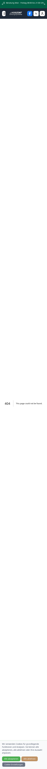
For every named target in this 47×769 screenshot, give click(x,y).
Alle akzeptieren (11, 759)
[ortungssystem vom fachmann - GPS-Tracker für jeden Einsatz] (16, 14)
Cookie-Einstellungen (13, 764)
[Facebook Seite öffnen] (29, 13)
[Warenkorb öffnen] (36, 13)
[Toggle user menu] (42, 13)
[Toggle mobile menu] (4, 13)
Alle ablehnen (30, 759)
